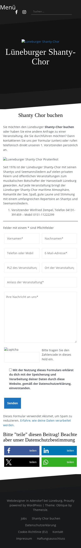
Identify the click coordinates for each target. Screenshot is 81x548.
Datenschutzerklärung (40, 525)
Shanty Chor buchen (46, 518)
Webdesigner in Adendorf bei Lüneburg (34, 501)
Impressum (24, 538)
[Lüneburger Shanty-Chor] (40, 43)
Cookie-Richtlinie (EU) (33, 532)
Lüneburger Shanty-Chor (40, 56)
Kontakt (58, 532)
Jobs (24, 518)
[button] (21, 450)
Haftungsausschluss (51, 538)
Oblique (62, 505)
